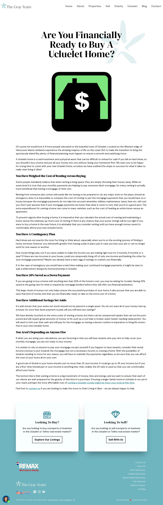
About (80, 6)
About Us (141, 466)
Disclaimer (68, 500)
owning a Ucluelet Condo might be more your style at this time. (101, 382)
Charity (118, 6)
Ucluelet (132, 6)
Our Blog (141, 489)
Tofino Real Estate (137, 470)
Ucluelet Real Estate (136, 474)
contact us (34, 388)
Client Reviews (139, 481)
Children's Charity (137, 485)
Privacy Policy (53, 500)
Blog (144, 6)
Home (68, 6)
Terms (61, 500)
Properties (95, 6)
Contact (156, 6)
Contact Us (140, 462)
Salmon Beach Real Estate (134, 477)
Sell (108, 6)
